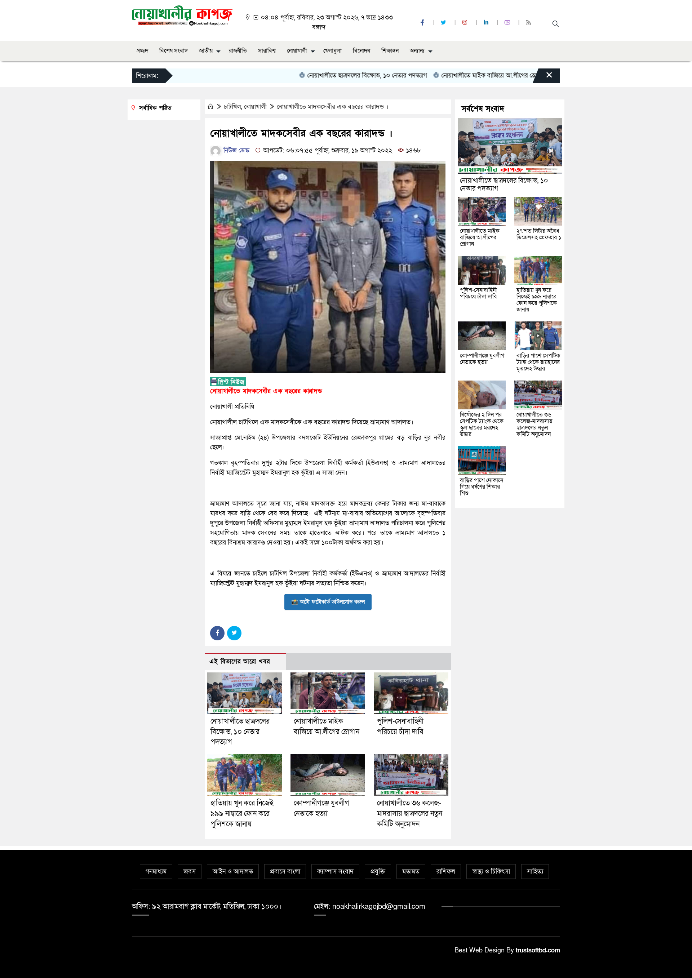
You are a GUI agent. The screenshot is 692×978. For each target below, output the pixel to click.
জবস (189, 871)
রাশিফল (445, 871)
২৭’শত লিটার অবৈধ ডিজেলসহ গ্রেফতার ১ (538, 234)
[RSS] (529, 22)
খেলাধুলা (332, 51)
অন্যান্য (417, 51)
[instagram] (465, 22)
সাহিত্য (535, 871)
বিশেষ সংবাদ (173, 51)
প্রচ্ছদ (142, 51)
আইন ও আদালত (233, 871)
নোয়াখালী (297, 51)
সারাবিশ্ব (267, 51)
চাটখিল (232, 107)
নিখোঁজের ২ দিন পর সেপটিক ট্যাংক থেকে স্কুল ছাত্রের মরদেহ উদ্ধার (482, 424)
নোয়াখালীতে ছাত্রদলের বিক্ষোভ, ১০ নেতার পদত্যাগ (342, 75)
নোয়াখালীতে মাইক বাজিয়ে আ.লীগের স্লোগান (469, 75)
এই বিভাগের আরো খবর (239, 661)
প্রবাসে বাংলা (285, 871)
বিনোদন (361, 51)
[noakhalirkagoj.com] (182, 15)
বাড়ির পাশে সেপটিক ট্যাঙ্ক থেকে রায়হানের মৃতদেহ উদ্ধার (538, 362)
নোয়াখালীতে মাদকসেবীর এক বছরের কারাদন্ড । (333, 107)
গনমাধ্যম (156, 871)
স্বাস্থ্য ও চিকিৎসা (491, 871)
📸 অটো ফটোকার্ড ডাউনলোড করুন (328, 601)
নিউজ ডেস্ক (235, 150)
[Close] (543, 77)
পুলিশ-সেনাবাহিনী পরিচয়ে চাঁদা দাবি (478, 293)
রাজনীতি (238, 51)
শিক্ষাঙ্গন (390, 51)
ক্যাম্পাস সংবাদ (335, 871)
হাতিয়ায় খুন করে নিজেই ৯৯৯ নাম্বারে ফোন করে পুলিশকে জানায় (242, 814)
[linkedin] (487, 22)
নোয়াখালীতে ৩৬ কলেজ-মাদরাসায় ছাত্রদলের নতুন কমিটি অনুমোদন (409, 814)
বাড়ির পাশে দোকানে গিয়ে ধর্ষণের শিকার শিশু (481, 486)
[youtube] (508, 22)
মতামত (411, 871)
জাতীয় (206, 51)
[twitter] (444, 22)
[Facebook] (217, 633)
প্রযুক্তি (378, 871)
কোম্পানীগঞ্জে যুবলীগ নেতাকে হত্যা (482, 359)
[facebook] (423, 22)
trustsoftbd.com (538, 950)
